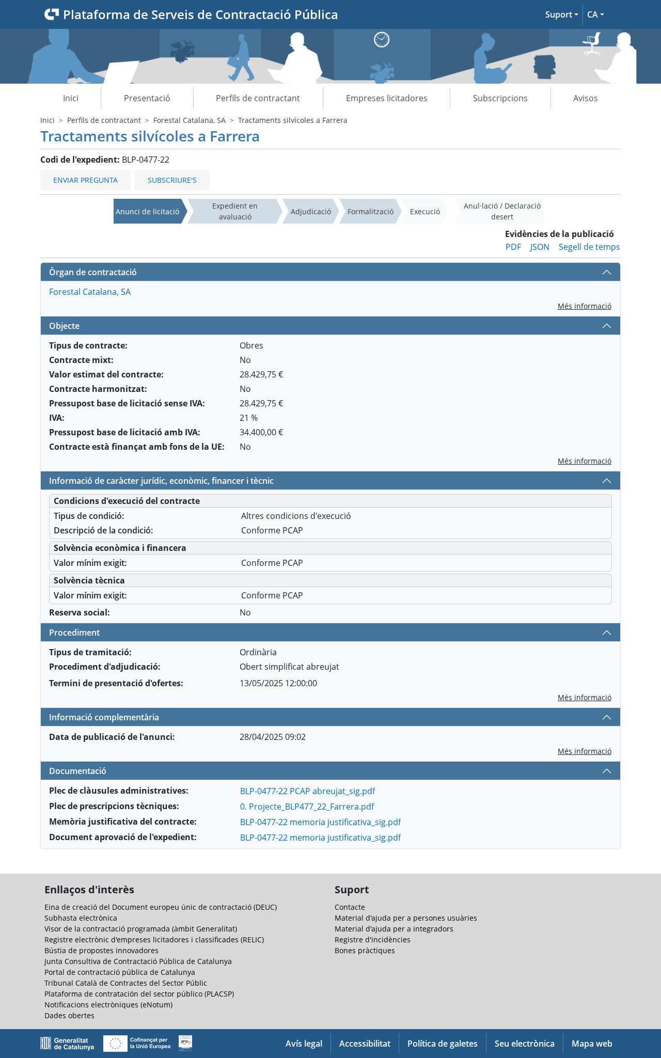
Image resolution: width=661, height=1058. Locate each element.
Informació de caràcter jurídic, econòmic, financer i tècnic (161, 480)
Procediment (74, 632)
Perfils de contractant (258, 98)
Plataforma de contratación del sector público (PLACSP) (139, 994)
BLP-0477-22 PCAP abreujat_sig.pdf (307, 791)
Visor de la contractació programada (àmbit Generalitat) (140, 929)
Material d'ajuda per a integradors (394, 929)
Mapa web (592, 1043)
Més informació (584, 306)
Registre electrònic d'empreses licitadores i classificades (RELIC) (154, 939)
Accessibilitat (364, 1043)
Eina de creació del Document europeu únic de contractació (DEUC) (160, 907)
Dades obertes (69, 1015)
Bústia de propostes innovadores (101, 950)
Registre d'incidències (373, 939)
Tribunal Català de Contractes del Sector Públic (125, 983)
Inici (70, 98)
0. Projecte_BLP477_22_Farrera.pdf (307, 806)
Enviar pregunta (85, 180)
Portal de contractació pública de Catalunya (119, 972)
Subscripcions (500, 98)
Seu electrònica (525, 1043)
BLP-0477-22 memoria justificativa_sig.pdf (320, 822)
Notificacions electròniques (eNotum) (108, 1004)
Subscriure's (172, 180)
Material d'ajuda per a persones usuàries (406, 918)
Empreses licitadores (387, 98)
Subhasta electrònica (80, 918)
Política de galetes (442, 1043)
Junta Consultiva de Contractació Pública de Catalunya (138, 961)
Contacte (350, 907)
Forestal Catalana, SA (189, 120)
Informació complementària (104, 717)
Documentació (77, 771)
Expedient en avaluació (235, 211)
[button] (561, 14)
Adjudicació (311, 211)
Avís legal (304, 1043)
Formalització (371, 211)
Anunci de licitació (147, 211)
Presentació (147, 98)
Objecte (64, 325)
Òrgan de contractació (93, 272)
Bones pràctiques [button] (365, 950)
